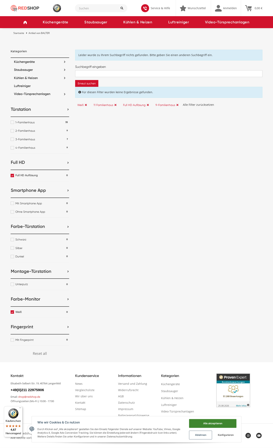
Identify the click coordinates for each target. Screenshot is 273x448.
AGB (121, 396)
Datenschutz (126, 402)
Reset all (40, 353)
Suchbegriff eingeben (90, 67)
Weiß (80, 105)
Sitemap (80, 409)
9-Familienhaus (165, 105)
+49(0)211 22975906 (27, 390)
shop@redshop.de (29, 397)
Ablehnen (200, 434)
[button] (226, 8)
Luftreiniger (178, 22)
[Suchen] (121, 8)
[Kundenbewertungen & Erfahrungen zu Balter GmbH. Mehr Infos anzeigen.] (233, 390)
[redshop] (25, 8)
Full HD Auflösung (134, 105)
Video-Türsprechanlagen (227, 22)
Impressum (125, 409)
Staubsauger (95, 22)
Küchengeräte (55, 22)
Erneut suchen (87, 83)
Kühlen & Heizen (137, 22)
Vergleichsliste (85, 390)
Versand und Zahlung (132, 384)
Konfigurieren (226, 434)
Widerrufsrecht (128, 390)
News (79, 384)
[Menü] (20, 408)
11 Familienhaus (103, 105)
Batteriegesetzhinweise (133, 415)
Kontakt (80, 402)
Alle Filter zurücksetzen (198, 105)
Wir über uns (84, 396)
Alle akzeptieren (212, 423)
